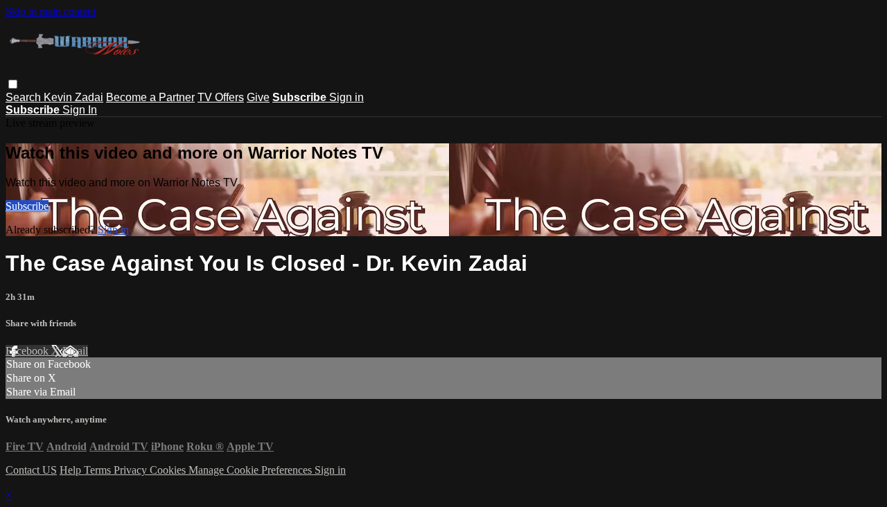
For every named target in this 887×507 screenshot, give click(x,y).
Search (25, 97)
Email (75, 351)
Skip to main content (51, 11)
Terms (99, 470)
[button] (12, 84)
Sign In (79, 110)
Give (258, 97)
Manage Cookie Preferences (251, 470)
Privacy (132, 470)
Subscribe (27, 206)
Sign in (346, 97)
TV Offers (220, 97)
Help (72, 470)
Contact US (31, 470)
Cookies (169, 470)
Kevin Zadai (73, 97)
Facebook (28, 351)
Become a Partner (150, 97)
